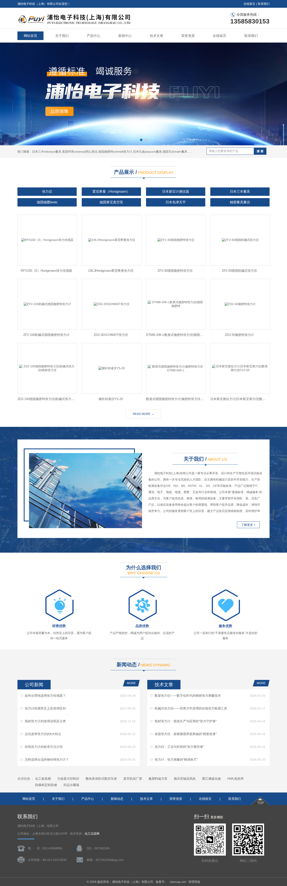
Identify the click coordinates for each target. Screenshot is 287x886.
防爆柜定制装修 (46, 785)
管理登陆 (194, 881)
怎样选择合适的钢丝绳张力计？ (47, 759)
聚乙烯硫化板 (211, 778)
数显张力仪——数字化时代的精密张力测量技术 (188, 695)
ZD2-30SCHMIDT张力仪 (111, 334)
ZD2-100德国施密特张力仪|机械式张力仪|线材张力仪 (46, 399)
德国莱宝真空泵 (111, 202)
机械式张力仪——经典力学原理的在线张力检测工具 (191, 708)
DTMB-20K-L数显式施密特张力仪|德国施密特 (175, 334)
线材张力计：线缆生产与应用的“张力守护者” (186, 721)
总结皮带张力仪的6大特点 (43, 734)
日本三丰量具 (240, 191)
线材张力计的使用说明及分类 (45, 721)
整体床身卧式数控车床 (101, 778)
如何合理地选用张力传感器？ (45, 695)
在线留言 (249, 3)
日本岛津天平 (176, 202)
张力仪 (47, 191)
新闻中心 (125, 36)
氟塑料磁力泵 (158, 778)
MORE (131, 683)
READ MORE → (143, 414)
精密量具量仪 (240, 202)
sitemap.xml (178, 881)
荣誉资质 (188, 36)
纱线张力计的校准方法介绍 (44, 746)
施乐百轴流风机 (185, 778)
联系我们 (264, 3)
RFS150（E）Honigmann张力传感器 (46, 270)
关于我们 (62, 36)
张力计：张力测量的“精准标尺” (176, 759)
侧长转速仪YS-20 (111, 399)
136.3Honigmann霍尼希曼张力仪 (110, 270)
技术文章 (156, 36)
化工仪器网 (92, 833)
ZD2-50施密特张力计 (239, 334)
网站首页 (30, 36)
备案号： (161, 881)
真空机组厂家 (132, 778)
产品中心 (93, 36)
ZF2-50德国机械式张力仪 (239, 270)
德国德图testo (47, 202)
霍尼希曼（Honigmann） (111, 191)
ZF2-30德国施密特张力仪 (175, 270)
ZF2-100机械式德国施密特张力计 (46, 334)
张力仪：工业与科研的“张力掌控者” (179, 746)
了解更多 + (248, 524)
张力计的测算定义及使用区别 (45, 708)
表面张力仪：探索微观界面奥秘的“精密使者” (186, 734)
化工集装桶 (43, 778)
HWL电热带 (235, 778)
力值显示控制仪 (68, 778)
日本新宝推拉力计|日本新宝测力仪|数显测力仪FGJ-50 (239, 399)
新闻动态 (117, 798)
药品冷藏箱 (71, 785)
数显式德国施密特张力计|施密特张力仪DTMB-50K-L (175, 399)
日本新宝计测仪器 (175, 191)
